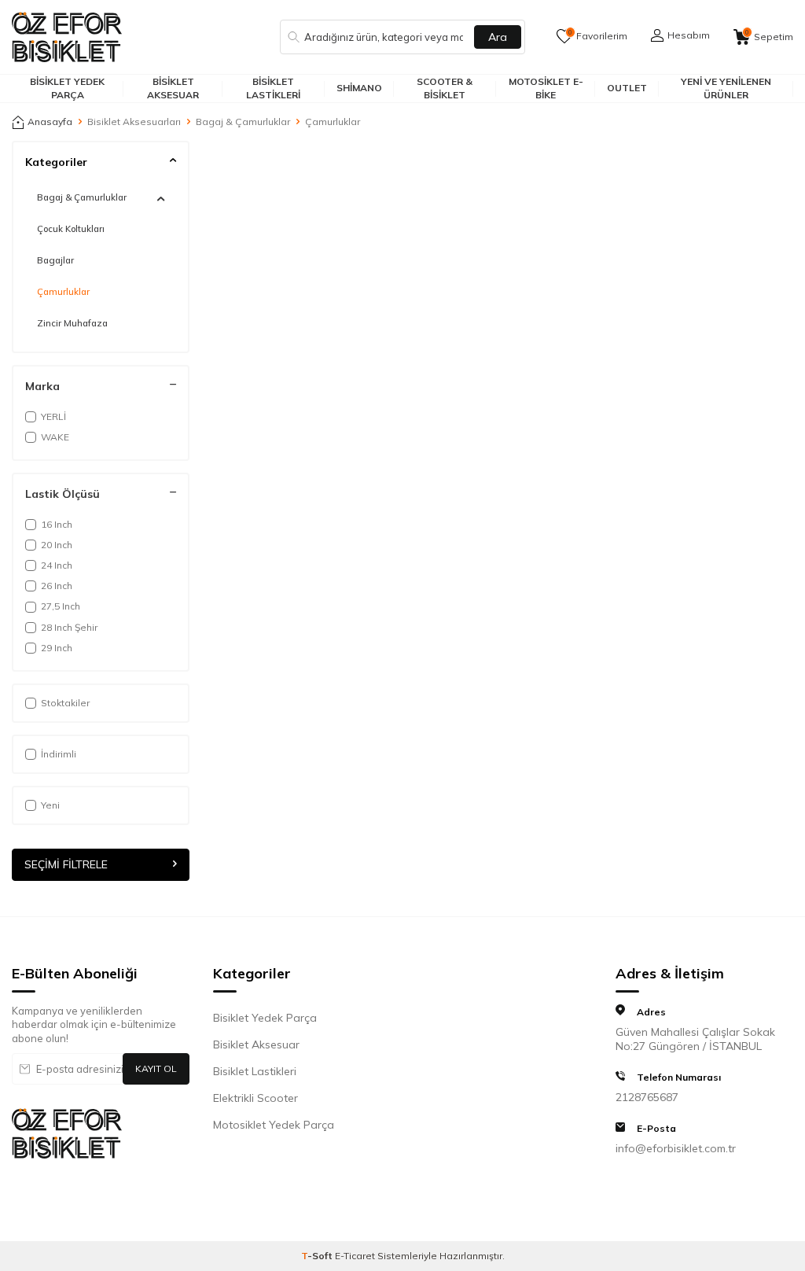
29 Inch (56, 648)
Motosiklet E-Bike (546, 88)
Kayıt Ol (156, 1068)
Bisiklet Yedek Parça (67, 88)
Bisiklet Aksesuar (173, 88)
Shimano (359, 88)
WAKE (55, 437)
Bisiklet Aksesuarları (134, 121)
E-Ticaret (355, 1256)
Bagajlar (55, 260)
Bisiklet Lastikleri (273, 88)
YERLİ (53, 416)
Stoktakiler (65, 703)
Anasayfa (50, 121)
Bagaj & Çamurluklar (243, 121)
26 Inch (56, 585)
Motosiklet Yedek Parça (273, 1125)
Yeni (50, 805)
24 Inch (56, 565)
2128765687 (647, 1097)
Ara (497, 37)
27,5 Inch (60, 606)
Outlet (627, 88)
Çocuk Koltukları (71, 228)
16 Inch (56, 524)
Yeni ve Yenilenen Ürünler (726, 88)
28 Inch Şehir (69, 627)
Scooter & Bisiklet (444, 88)
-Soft (318, 1256)
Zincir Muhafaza (72, 323)
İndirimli (58, 754)
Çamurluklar (63, 291)
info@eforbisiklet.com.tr (676, 1148)
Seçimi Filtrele (66, 864)
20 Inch (56, 545)
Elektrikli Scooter (255, 1098)
